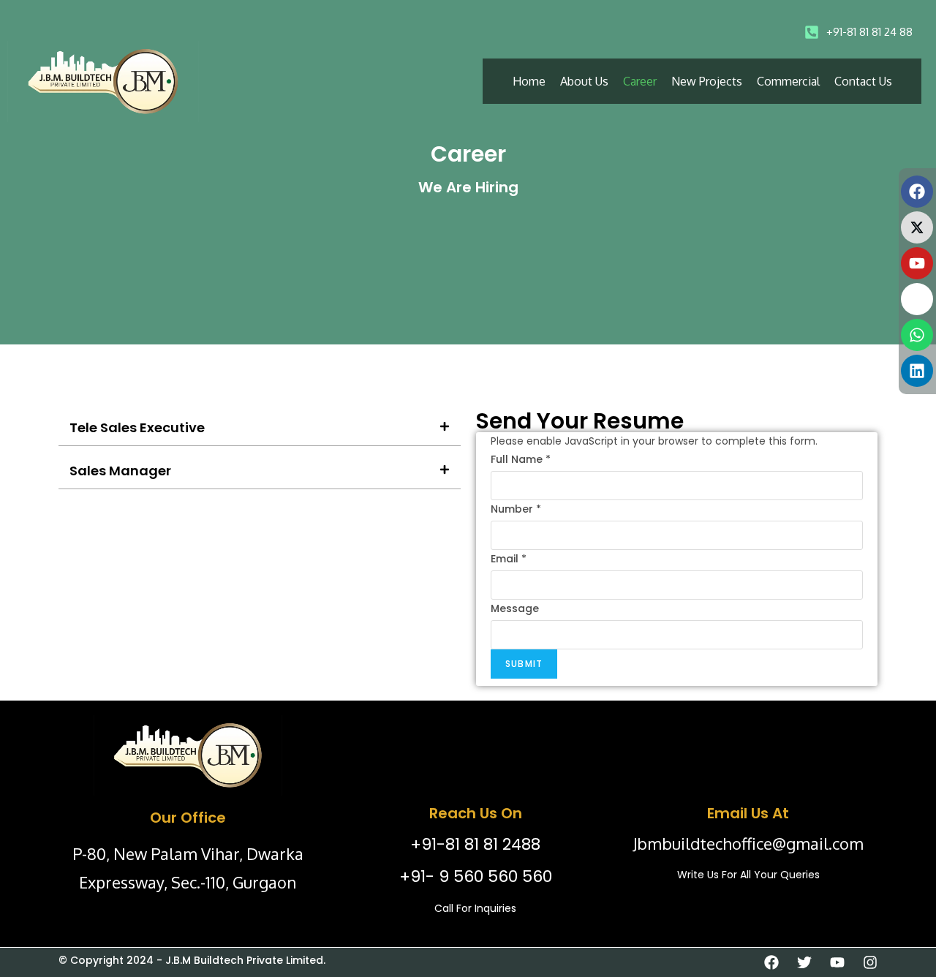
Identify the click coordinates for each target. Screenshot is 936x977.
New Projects (706, 81)
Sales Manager (120, 470)
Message (515, 608)
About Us (584, 81)
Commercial (788, 81)
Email (508, 558)
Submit (524, 663)
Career (640, 81)
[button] (259, 428)
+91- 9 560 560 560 (475, 876)
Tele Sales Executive (137, 427)
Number (516, 509)
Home (529, 81)
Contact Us (863, 81)
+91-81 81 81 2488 (475, 844)
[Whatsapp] (917, 335)
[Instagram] (917, 299)
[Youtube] (917, 263)
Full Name (521, 459)
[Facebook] (917, 192)
